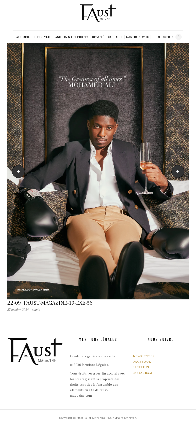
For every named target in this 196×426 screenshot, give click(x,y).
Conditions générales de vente (92, 356)
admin (36, 310)
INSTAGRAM (142, 373)
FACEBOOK (142, 362)
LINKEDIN (141, 367)
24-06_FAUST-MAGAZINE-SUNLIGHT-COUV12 (17, 171)
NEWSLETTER (144, 356)
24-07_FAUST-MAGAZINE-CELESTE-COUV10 (182, 171)
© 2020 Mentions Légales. (89, 365)
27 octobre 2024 (18, 310)
